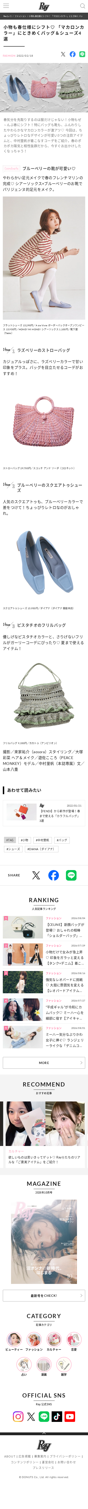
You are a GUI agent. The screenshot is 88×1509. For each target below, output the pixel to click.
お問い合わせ (66, 1462)
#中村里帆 (42, 840)
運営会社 (48, 1462)
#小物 (24, 840)
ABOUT (9, 1456)
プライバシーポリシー (65, 1456)
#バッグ (62, 840)
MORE (44, 1063)
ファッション (20, 16)
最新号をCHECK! (44, 1296)
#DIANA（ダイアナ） (41, 849)
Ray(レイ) (7, 16)
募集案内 (40, 1456)
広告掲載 (25, 1456)
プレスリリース (43, 1468)
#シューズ (13, 849)
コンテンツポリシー (25, 1462)
